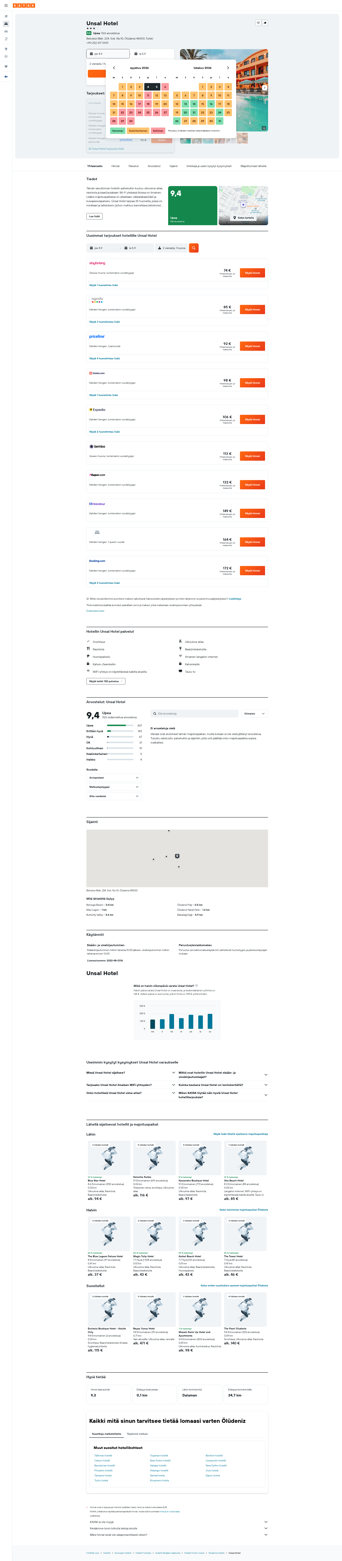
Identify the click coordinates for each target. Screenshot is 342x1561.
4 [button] (148, 87)
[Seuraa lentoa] (6, 56)
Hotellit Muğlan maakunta (167, 1553)
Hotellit (106, 1553)
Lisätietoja (235, 598)
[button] (6, 5)
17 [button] (139, 104)
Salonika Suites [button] (142, 1177)
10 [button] (139, 95)
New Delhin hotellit (216, 1465)
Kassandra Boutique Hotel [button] (194, 1180)
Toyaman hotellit (159, 1455)
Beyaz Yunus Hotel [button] (144, 1328)
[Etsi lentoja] (6, 16)
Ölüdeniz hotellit (216, 1553)
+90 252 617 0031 (97, 42)
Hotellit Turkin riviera (194, 1553)
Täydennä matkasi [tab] (137, 1433)
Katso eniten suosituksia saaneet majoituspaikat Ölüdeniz (234, 1285)
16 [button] (131, 104)
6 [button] (165, 87)
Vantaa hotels (157, 1475)
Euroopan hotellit (123, 1553)
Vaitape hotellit (158, 1465)
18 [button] (148, 104)
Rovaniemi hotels (159, 1480)
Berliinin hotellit (214, 1455)
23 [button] (131, 112)
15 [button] (122, 104)
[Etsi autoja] (6, 31)
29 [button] (122, 121)
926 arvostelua (110, 33)
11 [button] (148, 95)
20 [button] (165, 104)
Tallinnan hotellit (103, 1455)
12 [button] (156, 95)
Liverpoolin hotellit (216, 1460)
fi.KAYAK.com (92, 1553)
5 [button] (156, 87)
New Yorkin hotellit (160, 1460)
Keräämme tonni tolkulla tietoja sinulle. (114, 1528)
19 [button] (156, 104)
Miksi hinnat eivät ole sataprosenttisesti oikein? (118, 1534)
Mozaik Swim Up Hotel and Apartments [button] (194, 1333)
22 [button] (122, 112)
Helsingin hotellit (159, 1470)
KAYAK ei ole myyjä (101, 1522)
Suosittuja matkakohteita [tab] (106, 1433)
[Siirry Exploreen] (6, 48)
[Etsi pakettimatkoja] (6, 38)
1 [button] (122, 87)
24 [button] (139, 112)
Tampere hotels (103, 1475)
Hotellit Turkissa (143, 1553)
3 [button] (139, 87)
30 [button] (131, 121)
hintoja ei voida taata (170, 1511)
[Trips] (6, 66)
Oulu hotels (212, 1470)
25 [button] (148, 112)
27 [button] (165, 112)
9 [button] (131, 95)
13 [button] (165, 95)
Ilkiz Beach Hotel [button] (234, 1180)
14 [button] (114, 104)
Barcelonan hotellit (104, 1465)
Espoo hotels (213, 1475)
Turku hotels (101, 1480)
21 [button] (114, 112)
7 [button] (114, 95)
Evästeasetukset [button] (95, 610)
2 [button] (131, 87)
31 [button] (219, 121)
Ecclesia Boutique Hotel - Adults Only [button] (107, 1330)
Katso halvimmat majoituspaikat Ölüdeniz (244, 1209)
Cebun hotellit (102, 1460)
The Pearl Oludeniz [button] (235, 1328)
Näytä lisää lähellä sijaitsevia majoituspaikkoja (241, 1134)
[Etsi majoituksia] (6, 23)
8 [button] (122, 95)
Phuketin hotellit (103, 1470)
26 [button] (156, 112)
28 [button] (113, 121)
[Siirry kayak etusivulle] (24, 5)
